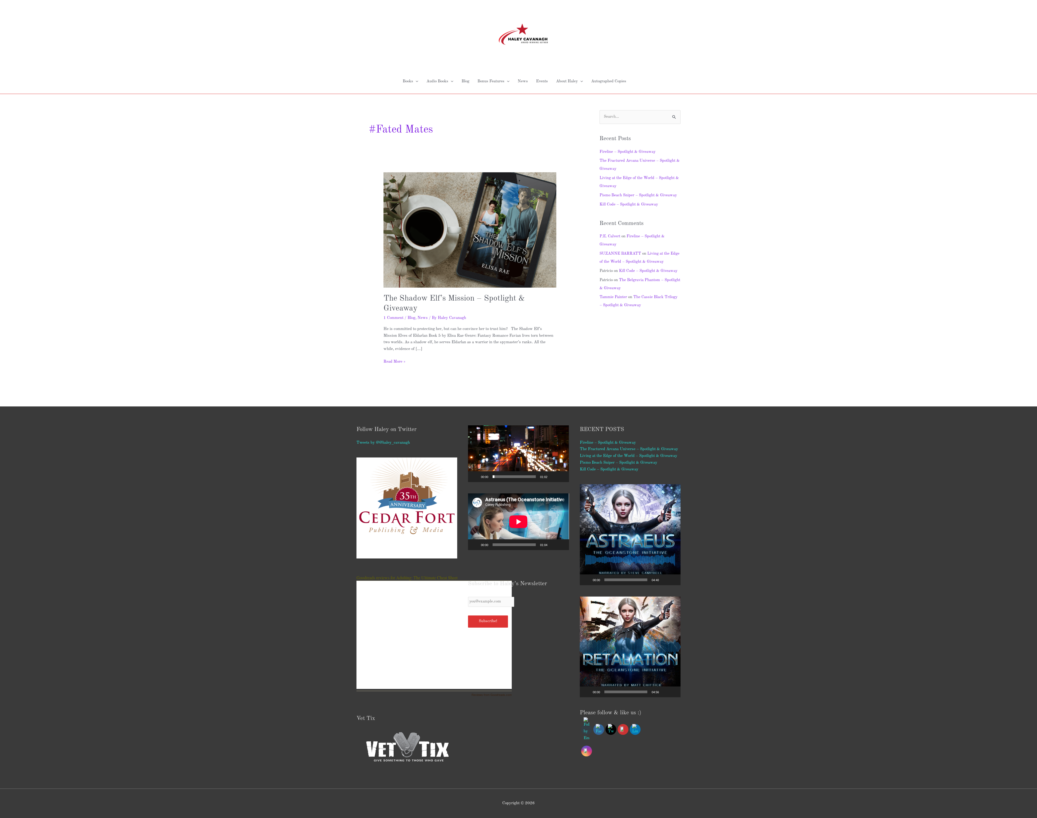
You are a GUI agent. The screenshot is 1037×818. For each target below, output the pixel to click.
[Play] (475, 476)
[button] (518, 453)
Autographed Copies (608, 81)
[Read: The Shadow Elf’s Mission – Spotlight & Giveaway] (469, 230)
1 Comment (393, 318)
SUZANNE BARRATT (620, 254)
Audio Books (437, 81)
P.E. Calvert (610, 236)
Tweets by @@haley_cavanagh (383, 443)
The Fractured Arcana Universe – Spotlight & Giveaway (629, 449)
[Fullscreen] (562, 476)
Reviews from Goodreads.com (492, 694)
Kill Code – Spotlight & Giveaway (629, 205)
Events (542, 81)
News (523, 81)
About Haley (567, 81)
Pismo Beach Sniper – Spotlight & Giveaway (638, 195)
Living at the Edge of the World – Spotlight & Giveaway (628, 456)
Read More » (394, 361)
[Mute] (553, 476)
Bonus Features (490, 81)
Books (408, 81)
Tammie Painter (613, 297)
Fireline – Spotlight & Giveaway (628, 152)
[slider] (514, 476)
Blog (465, 81)
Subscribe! (488, 621)
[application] (518, 453)
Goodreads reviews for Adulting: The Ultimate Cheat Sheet (406, 577)
